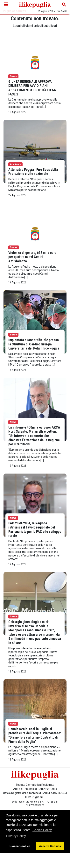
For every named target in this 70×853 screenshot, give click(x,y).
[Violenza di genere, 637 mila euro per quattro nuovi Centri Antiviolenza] (35, 234)
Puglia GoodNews (14, 11)
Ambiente (15, 164)
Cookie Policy (42, 830)
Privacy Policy (16, 836)
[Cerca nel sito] (64, 4)
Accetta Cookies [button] (50, 846)
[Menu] (6, 4)
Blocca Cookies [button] (20, 846)
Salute (13, 76)
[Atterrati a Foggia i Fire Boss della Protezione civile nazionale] (35, 151)
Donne (13, 247)
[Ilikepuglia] (35, 4)
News (13, 422)
